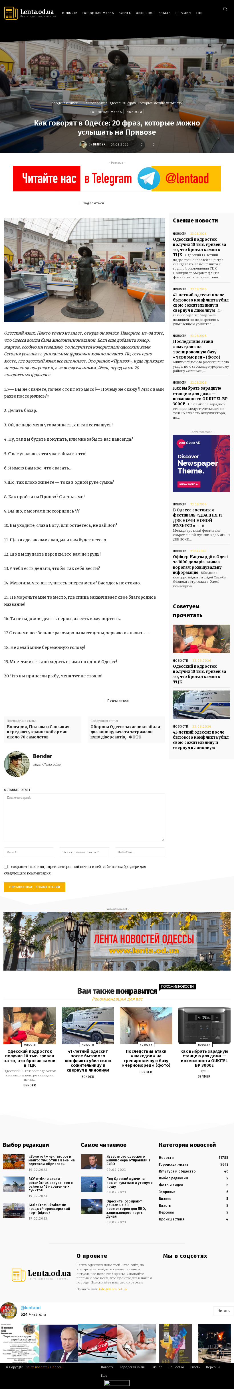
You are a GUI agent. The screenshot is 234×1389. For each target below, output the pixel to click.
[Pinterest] (147, 202)
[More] (159, 700)
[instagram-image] (19, 1343)
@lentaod (31, 1307)
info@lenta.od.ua (113, 1289)
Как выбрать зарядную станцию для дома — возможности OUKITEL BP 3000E (200, 396)
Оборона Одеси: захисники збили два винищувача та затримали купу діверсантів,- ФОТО (125, 732)
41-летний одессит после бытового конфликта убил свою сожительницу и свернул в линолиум (201, 303)
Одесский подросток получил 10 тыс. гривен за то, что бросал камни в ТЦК (199, 247)
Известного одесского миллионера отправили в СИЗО (128, 1160)
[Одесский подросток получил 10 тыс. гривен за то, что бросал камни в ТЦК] (201, 639)
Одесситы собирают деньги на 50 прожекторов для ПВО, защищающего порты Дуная (126, 1208)
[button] (225, 8)
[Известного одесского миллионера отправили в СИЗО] (91, 1161)
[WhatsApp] (160, 202)
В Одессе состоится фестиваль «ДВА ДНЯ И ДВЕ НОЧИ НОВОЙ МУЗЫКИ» (197, 518)
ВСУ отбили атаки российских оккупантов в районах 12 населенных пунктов (51, 1184)
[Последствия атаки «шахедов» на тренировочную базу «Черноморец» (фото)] (146, 1025)
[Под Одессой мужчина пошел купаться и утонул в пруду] (91, 1184)
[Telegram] (216, 32)
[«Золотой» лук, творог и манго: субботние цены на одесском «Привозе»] (14, 1161)
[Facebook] (200, 32)
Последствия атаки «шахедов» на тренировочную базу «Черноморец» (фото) (196, 349)
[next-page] (122, 1098)
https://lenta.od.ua (46, 764)
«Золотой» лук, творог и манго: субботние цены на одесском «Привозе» (52, 1160)
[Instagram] (208, 32)
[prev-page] (110, 1098)
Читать (223, 1310)
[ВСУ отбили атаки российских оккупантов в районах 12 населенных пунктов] (14, 1184)
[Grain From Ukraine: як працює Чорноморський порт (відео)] (14, 1210)
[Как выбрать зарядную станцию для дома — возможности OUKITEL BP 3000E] (204, 1025)
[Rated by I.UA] (117, 1384)
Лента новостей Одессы (44, 1367)
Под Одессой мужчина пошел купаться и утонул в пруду (129, 1182)
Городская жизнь (63, 103)
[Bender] (83, 144)
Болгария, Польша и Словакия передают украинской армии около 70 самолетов (38, 732)
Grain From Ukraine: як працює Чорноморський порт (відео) (49, 1208)
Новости (134, 112)
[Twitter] (225, 32)
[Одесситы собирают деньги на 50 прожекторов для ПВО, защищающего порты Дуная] (91, 1206)
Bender (99, 144)
